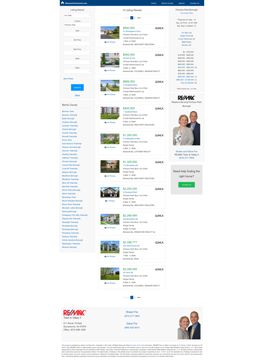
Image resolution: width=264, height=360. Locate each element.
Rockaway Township (70, 233)
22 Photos (111, 42)
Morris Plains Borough (71, 190)
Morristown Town (69, 197)
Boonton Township (69, 115)
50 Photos (111, 227)
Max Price (77, 49)
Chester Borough (69, 129)
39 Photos (111, 147)
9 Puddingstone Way (131, 138)
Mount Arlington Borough (72, 200)
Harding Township (69, 154)
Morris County (167, 3)
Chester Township (69, 132)
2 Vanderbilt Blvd (130, 85)
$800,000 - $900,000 (186, 76)
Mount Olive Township (71, 204)
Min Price (77, 40)
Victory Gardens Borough (72, 240)
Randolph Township (70, 222)
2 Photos (111, 200)
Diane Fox (131, 323)
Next (138, 18)
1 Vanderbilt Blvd (130, 111)
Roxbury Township (69, 236)
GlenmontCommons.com (76, 3)
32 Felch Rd (128, 272)
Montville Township (70, 186)
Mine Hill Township (69, 182)
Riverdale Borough (69, 225)
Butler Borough (68, 118)
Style (77, 30)
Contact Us (194, 3)
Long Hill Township (70, 168)
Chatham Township (70, 125)
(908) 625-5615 (132, 327)
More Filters (68, 78)
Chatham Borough (69, 122)
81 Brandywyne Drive (132, 31)
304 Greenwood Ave (131, 245)
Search (182, 3)
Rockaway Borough (70, 229)
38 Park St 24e (129, 58)
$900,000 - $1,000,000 (185, 79)
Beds (77, 58)
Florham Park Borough (71, 147)
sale (150, 356)
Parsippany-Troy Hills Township (75, 215)
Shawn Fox (132, 312)
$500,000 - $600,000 (186, 67)
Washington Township (71, 243)
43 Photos (111, 94)
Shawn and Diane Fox (186, 151)
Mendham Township (70, 179)
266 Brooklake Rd (130, 219)
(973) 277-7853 (186, 157)
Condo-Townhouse (185, 39)
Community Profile (186, 13)
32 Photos (111, 122)
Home (153, 3)
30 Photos (111, 70)
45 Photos (111, 283)
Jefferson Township (70, 157)
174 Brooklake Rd (130, 165)
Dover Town (67, 140)
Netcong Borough (69, 211)
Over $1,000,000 (187, 83)
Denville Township (69, 136)
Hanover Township (69, 150)
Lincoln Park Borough (71, 165)
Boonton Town (68, 111)
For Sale (185, 32)
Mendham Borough (70, 175)
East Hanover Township (72, 143)
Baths (77, 68)
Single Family (185, 35)
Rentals (185, 45)
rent (156, 356)
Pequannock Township (71, 218)
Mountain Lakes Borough (72, 207)
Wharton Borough (69, 247)
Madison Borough (69, 172)
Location (77, 21)
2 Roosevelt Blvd (130, 192)
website (67, 345)
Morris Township (68, 193)
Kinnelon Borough (69, 161)
